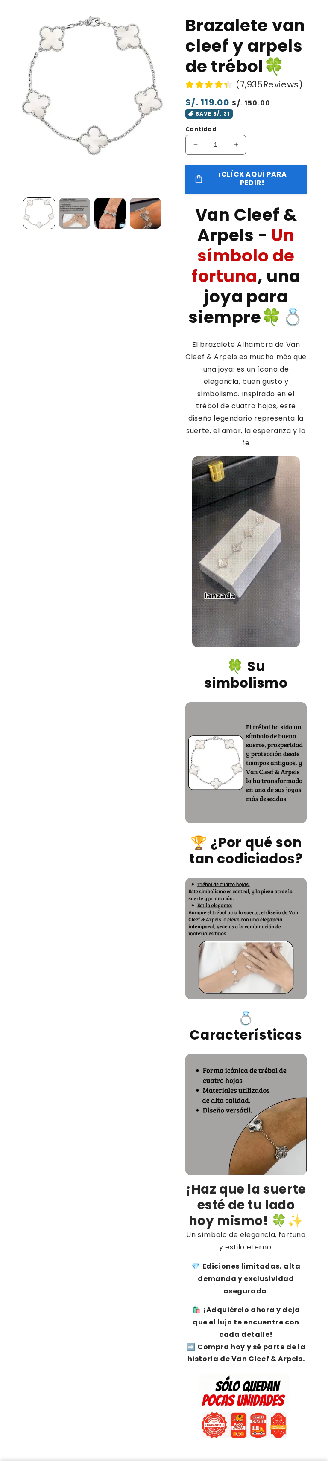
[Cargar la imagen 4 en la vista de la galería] (145, 213)
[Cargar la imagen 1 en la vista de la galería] (39, 213)
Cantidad (201, 129)
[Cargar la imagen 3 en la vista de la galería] (110, 213)
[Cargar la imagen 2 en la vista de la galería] (74, 213)
